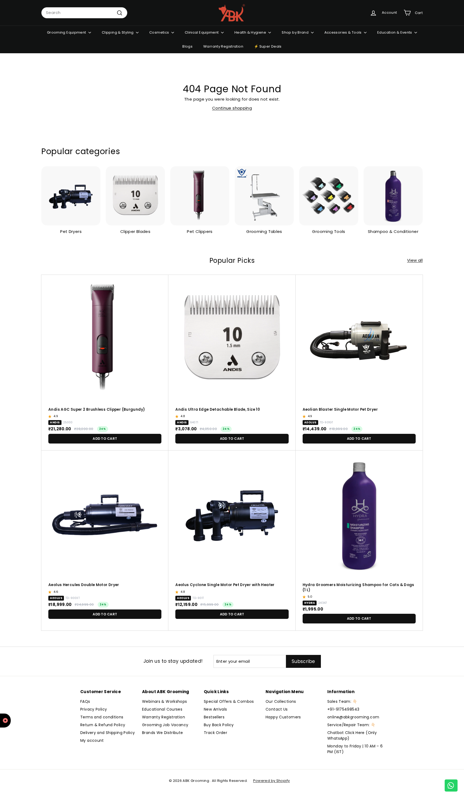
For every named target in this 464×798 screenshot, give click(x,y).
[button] (50, 416)
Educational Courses (162, 709)
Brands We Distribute (162, 732)
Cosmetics (159, 32)
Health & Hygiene (250, 32)
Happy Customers (283, 717)
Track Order (215, 732)
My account (92, 740)
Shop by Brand (295, 32)
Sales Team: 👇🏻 (342, 701)
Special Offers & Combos (229, 701)
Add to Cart (105, 438)
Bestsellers (214, 717)
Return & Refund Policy (102, 725)
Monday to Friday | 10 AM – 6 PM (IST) (355, 748)
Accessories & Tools (343, 32)
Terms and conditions (102, 717)
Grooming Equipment (67, 32)
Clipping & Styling (118, 32)
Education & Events (395, 32)
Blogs (187, 46)
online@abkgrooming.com (353, 717)
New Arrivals (215, 709)
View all (415, 260)
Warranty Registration (223, 46)
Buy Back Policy (219, 725)
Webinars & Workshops (164, 701)
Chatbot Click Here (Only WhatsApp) (352, 735)
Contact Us (277, 709)
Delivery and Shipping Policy (107, 732)
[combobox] (84, 12)
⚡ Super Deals (268, 46)
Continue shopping (232, 108)
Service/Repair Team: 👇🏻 (351, 725)
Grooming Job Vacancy (165, 725)
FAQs (85, 701)
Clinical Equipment (202, 32)
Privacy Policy (93, 709)
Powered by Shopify (271, 780)
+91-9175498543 (343, 709)
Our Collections (281, 701)
